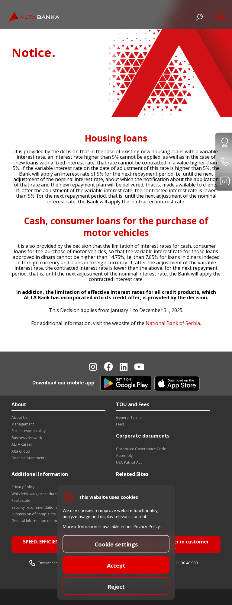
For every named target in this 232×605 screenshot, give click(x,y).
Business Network (26, 437)
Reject (116, 586)
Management (22, 424)
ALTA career (21, 444)
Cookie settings (116, 544)
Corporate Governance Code (141, 448)
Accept (116, 565)
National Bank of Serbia (173, 323)
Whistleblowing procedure (34, 493)
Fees (120, 424)
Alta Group (20, 451)
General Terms (128, 417)
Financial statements (28, 457)
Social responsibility (28, 430)
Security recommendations (34, 507)
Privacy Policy (22, 486)
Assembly (124, 455)
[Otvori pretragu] (199, 17)
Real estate (20, 500)
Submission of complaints (33, 514)
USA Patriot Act (129, 462)
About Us (19, 417)
